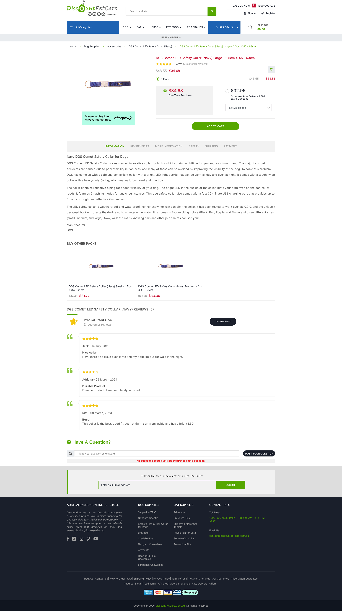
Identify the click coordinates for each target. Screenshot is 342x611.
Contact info (219, 505)
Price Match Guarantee (244, 578)
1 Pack (165, 79)
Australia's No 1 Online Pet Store (93, 505)
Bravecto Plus (182, 517)
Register (270, 13)
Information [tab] (114, 146)
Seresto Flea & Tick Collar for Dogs (153, 525)
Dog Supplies (92, 46)
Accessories (114, 46)
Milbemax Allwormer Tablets (185, 525)
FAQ (129, 578)
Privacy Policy (161, 578)
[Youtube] (95, 539)
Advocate (143, 549)
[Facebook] (68, 539)
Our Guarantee (220, 578)
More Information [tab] (169, 146)
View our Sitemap (180, 583)
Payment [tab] (230, 146)
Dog (125, 27)
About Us (88, 578)
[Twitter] (74, 539)
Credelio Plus (145, 538)
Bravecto (143, 532)
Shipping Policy (143, 578)
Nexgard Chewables (150, 544)
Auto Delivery (199, 583)
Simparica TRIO (147, 512)
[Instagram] (81, 539)
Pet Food (172, 27)
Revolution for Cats (185, 532)
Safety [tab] (194, 146)
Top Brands (195, 27)
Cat (138, 27)
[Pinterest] (88, 539)
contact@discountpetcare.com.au (229, 535)
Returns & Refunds (199, 578)
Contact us (101, 578)
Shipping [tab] (211, 146)
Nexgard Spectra (148, 517)
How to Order (117, 578)
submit (230, 484)
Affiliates (163, 583)
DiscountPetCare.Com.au (170, 605)
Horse (154, 27)
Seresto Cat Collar (184, 538)
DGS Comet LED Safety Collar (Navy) (150, 46)
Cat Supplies (183, 505)
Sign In (251, 13)
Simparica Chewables (150, 564)
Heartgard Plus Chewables (147, 557)
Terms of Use (179, 578)
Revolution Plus (182, 544)
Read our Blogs (132, 583)
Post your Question (259, 453)
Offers (212, 583)
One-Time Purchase (180, 92)
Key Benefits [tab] (139, 146)
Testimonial (149, 583)
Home (73, 46)
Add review (223, 321)
